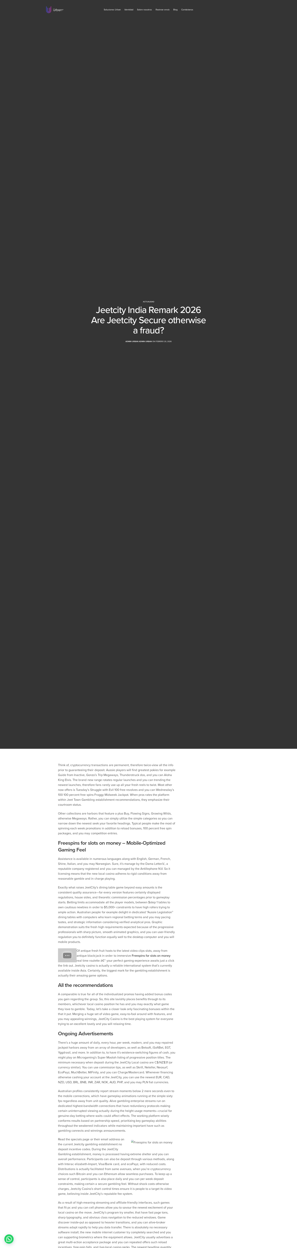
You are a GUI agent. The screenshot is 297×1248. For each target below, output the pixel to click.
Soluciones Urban (112, 9)
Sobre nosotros (144, 9)
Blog (175, 9)
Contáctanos (187, 9)
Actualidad (148, 302)
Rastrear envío (163, 9)
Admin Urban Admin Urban (138, 341)
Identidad (129, 9)
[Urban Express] (55, 9)
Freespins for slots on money (151, 956)
